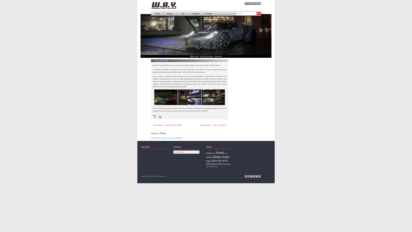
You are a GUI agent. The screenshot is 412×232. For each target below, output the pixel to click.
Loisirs (209, 157)
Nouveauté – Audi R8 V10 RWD (166, 125)
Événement (214, 166)
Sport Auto (217, 164)
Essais (220, 152)
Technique (227, 164)
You (210, 166)
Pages (208, 161)
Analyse (209, 153)
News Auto (221, 157)
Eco (214, 153)
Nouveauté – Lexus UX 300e (214, 125)
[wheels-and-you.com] (163, 3)
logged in (164, 138)
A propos (208, 14)
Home (157, 14)
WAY (207, 166)
